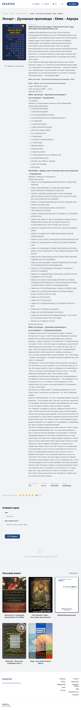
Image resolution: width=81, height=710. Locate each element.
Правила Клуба (75, 685)
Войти (74, 4)
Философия (32, 29)
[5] (32, 495)
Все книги (73, 573)
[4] (29, 495)
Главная (5, 13)
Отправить (14, 536)
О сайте (76, 679)
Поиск (46, 4)
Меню (37, 4)
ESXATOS (7, 679)
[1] (20, 495)
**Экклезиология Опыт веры (63, 27)
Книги (12, 13)
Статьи (62, 690)
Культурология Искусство (48, 29)
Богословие (46, 27)
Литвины (75, 695)
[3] (26, 495)
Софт (63, 687)
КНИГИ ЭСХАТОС (22, 13)
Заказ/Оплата (74, 692)
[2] (23, 495)
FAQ (77, 689)
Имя (6, 512)
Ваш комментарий (11, 521)
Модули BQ (61, 684)
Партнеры (75, 681)
